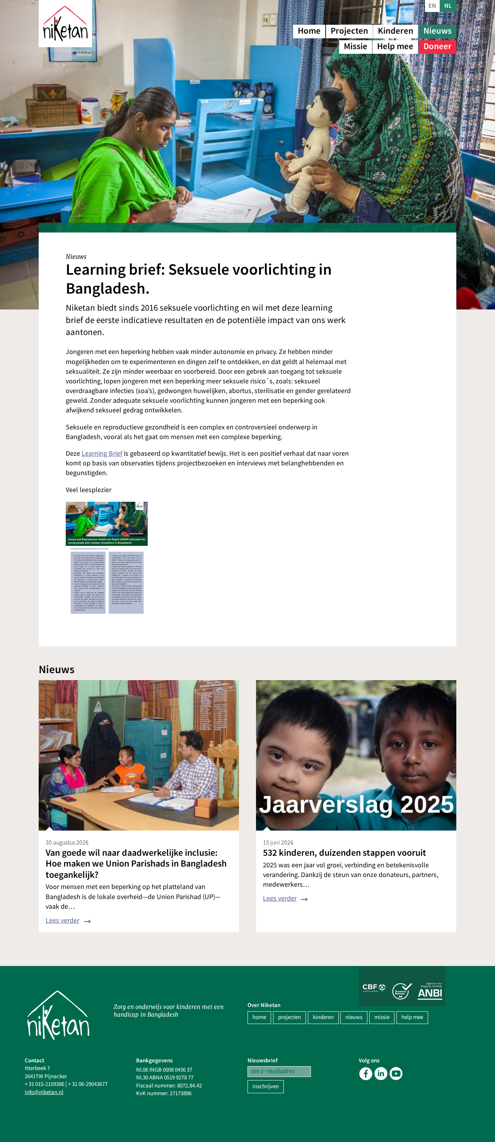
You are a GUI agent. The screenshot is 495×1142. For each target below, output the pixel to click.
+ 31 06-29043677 (88, 1084)
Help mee (395, 46)
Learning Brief (102, 453)
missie (381, 1017)
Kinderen (395, 30)
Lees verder (62, 920)
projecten (289, 1017)
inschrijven (266, 1086)
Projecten (349, 30)
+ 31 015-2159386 (44, 1084)
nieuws (353, 1017)
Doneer (437, 46)
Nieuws (437, 30)
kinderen (323, 1017)
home (259, 1017)
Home (309, 30)
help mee (412, 1017)
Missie (355, 46)
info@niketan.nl (44, 1092)
